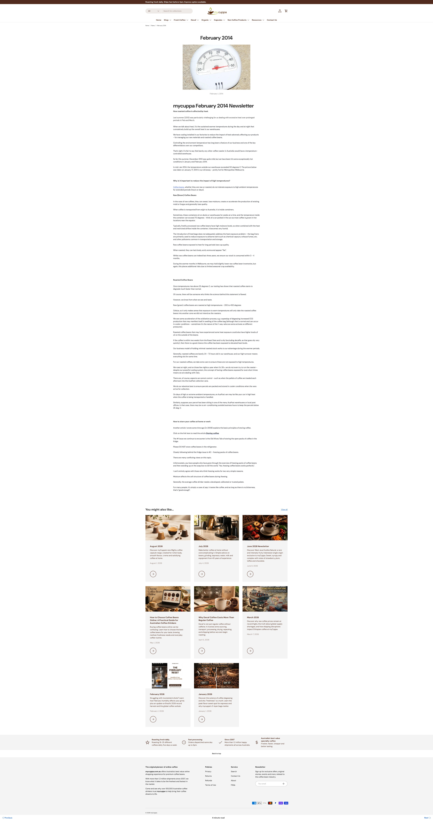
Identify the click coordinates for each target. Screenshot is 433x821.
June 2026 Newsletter (258, 546)
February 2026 (157, 694)
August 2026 (156, 546)
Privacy (208, 771)
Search (234, 771)
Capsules (218, 20)
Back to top (216, 753)
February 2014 (161, 25)
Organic (205, 20)
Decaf (193, 20)
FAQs (233, 785)
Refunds (208, 780)
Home (158, 20)
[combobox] (169, 11)
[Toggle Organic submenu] (210, 20)
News (153, 25)
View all (284, 509)
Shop (166, 20)
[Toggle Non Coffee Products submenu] (248, 20)
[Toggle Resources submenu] (263, 20)
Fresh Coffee (179, 20)
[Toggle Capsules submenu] (224, 20)
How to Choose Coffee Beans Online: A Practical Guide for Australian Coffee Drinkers (164, 620)
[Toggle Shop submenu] (170, 20)
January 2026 (205, 694)
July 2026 (203, 546)
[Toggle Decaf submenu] (198, 20)
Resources (256, 20)
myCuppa (154, 813)
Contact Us (272, 20)
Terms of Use (210, 785)
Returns (208, 776)
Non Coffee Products (237, 20)
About (233, 780)
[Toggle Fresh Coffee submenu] (187, 20)
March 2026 (253, 617)
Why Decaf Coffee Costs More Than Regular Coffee (216, 619)
